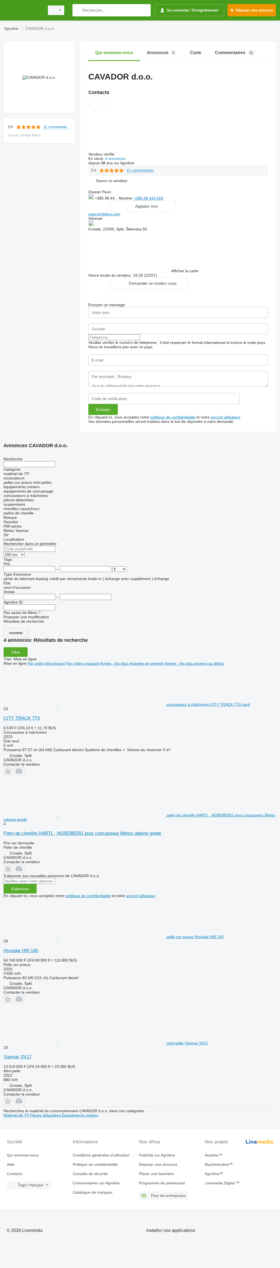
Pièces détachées (46, 1115)
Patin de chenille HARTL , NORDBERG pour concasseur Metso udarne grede (82, 833)
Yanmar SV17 (17, 1056)
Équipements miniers (80, 1115)
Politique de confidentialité (95, 1164)
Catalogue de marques (92, 1192)
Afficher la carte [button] (184, 271)
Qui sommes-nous (23, 1155)
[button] (111, 180)
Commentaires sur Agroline (96, 1183)
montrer (16, 633)
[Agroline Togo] (23, 10)
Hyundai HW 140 (21, 950)
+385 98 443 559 (148, 198)
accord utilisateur (225, 417)
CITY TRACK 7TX (22, 718)
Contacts (14, 1174)
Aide (10, 1164)
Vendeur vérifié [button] (101, 154)
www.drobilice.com (104, 214)
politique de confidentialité (172, 417)
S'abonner (20, 889)
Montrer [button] (126, 198)
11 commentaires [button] (56, 127)
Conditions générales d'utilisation (101, 1155)
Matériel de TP (17, 1115)
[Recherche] (77, 10)
